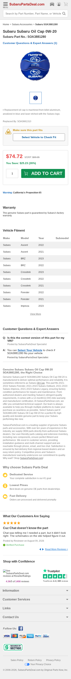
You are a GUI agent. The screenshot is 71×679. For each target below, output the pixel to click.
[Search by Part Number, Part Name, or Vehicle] (64, 13)
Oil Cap (41, 383)
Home (6, 24)
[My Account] (59, 4)
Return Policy (35, 660)
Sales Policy (17, 660)
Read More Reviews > (56, 549)
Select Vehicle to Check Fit (39, 137)
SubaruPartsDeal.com (31, 458)
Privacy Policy (53, 660)
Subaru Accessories (22, 24)
